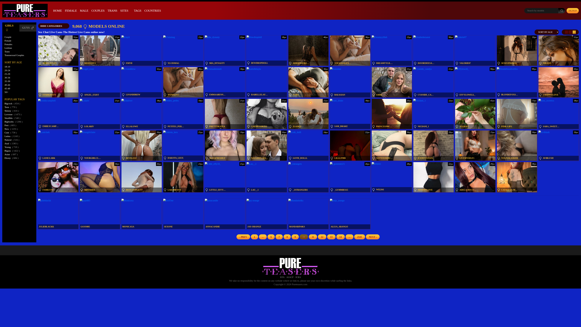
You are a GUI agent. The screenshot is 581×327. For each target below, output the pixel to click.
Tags (137, 10)
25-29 (7, 74)
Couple (8, 37)
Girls (9, 25)
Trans (112, 10)
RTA (282, 277)
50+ (6, 92)
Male (84, 10)
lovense (13, 114)
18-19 (7, 67)
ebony (11, 158)
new (11, 129)
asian (11, 154)
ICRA (298, 277)
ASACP (290, 277)
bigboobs (14, 122)
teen (11, 107)
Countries (152, 10)
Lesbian (8, 48)
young (11, 147)
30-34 (7, 77)
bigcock (12, 103)
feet (10, 125)
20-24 (7, 70)
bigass (12, 151)
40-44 (7, 85)
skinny (12, 111)
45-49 (7, 88)
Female (71, 10)
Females (8, 44)
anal (11, 143)
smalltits (12, 118)
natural (12, 140)
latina (12, 136)
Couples (98, 10)
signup (573, 10)
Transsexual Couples (14, 55)
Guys (26, 27)
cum (11, 132)
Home (57, 10)
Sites (124, 10)
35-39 (7, 81)
